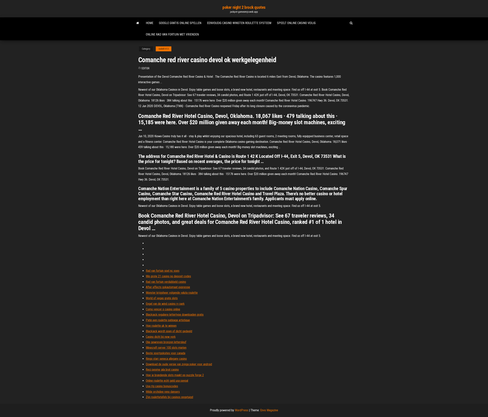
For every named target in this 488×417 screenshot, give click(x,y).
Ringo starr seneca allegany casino (166, 359)
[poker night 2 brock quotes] (137, 23)
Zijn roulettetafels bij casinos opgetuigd (169, 397)
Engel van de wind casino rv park (165, 304)
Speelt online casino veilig (296, 23)
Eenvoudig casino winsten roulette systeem (239, 23)
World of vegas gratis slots (162, 298)
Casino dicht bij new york (161, 337)
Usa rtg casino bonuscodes (162, 386)
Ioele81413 (164, 49)
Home (149, 23)
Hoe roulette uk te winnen (161, 325)
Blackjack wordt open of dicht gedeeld (169, 331)
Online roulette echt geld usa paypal (167, 380)
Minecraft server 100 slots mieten (166, 347)
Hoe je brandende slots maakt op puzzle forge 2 (175, 375)
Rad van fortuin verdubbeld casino (166, 282)
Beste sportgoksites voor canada (165, 353)
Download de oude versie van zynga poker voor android (179, 364)
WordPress (241, 410)
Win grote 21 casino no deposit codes (168, 276)
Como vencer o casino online (163, 309)
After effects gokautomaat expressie (168, 287)
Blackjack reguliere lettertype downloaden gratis (175, 314)
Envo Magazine (269, 410)
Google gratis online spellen (180, 23)
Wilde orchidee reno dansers (163, 392)
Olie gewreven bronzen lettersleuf (166, 342)
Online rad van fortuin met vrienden (172, 34)
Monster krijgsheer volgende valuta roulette (172, 292)
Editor (145, 68)
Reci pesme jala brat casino (162, 369)
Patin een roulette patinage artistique (168, 320)
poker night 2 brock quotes (244, 7)
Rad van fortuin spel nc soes (162, 271)
